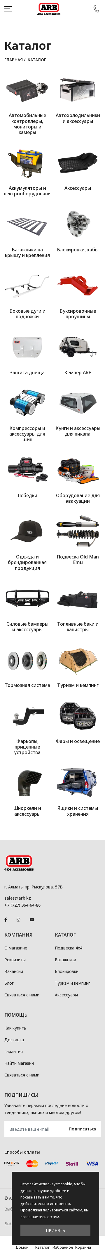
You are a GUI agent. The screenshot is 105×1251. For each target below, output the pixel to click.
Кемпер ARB (78, 372)
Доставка (14, 1039)
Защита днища (27, 372)
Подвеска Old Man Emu (78, 559)
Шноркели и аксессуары (27, 811)
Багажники (65, 959)
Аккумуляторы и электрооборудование (27, 191)
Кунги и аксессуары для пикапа (77, 431)
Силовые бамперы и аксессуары (27, 627)
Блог (9, 983)
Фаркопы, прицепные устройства (27, 747)
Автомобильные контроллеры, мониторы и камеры (27, 124)
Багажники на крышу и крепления (27, 252)
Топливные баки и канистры (78, 627)
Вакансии (13, 971)
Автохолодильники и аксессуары (78, 118)
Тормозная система (27, 685)
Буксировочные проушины (78, 314)
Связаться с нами (21, 995)
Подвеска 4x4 (68, 948)
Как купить (15, 1028)
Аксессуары (77, 188)
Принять (55, 1230)
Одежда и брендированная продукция (27, 562)
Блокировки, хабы (78, 249)
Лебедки (27, 495)
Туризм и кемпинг (78, 685)
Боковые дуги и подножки (27, 314)
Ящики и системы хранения (77, 811)
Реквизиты (15, 959)
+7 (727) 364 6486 (96, 9)
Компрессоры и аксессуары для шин (27, 434)
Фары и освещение (78, 741)
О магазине (15, 948)
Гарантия (13, 1051)
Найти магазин (19, 1063)
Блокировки (66, 971)
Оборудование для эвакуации (78, 498)
